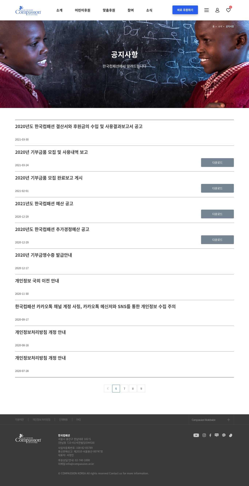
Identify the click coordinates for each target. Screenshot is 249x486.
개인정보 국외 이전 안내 (37, 280)
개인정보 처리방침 (41, 419)
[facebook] (210, 435)
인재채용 (63, 419)
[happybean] (230, 435)
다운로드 (217, 163)
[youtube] (196, 435)
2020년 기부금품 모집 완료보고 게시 (49, 177)
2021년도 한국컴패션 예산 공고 (44, 203)
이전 (107, 388)
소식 (149, 10)
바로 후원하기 (185, 10)
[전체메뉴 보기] (206, 10)
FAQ (78, 419)
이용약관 (19, 419)
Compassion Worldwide (203, 420)
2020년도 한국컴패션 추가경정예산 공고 (52, 229)
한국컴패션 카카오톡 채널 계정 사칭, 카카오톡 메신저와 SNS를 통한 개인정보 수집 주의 (95, 306)
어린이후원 (82, 10)
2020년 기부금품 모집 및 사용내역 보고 (51, 152)
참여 (131, 10)
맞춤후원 (109, 10)
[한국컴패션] (28, 10)
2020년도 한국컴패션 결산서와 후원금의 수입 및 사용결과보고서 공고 (79, 126)
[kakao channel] (224, 435)
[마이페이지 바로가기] (217, 10)
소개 (59, 10)
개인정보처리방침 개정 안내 (40, 332)
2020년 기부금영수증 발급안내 (43, 255)
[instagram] (204, 435)
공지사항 (230, 26)
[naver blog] (217, 435)
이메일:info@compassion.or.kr (76, 464)
